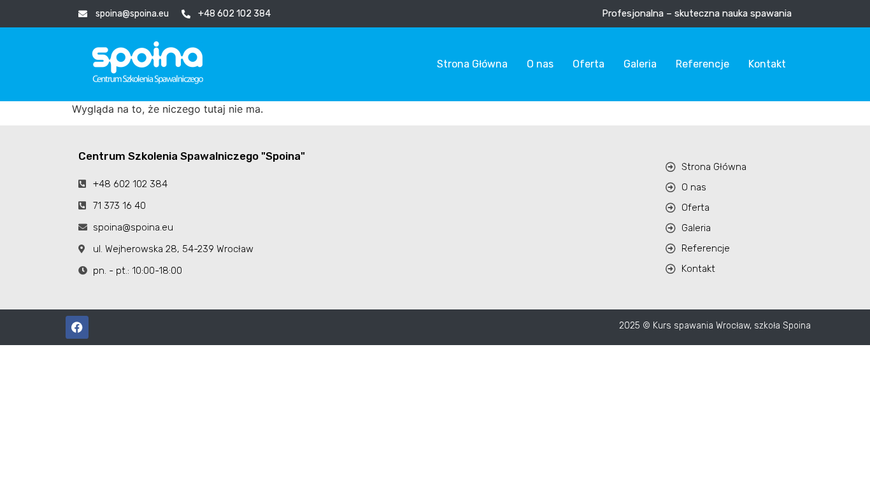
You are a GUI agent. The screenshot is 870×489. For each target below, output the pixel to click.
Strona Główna (472, 64)
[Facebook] (77, 327)
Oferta (588, 64)
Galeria (640, 64)
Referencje (702, 64)
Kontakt (767, 64)
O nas (540, 64)
